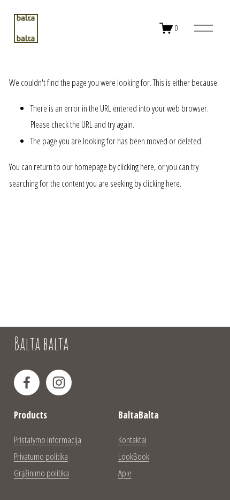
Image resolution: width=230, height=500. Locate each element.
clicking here (135, 166)
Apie (125, 473)
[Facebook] (27, 382)
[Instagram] (59, 382)
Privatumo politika (41, 456)
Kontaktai (132, 439)
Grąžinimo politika (41, 473)
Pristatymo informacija (47, 439)
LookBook (133, 456)
